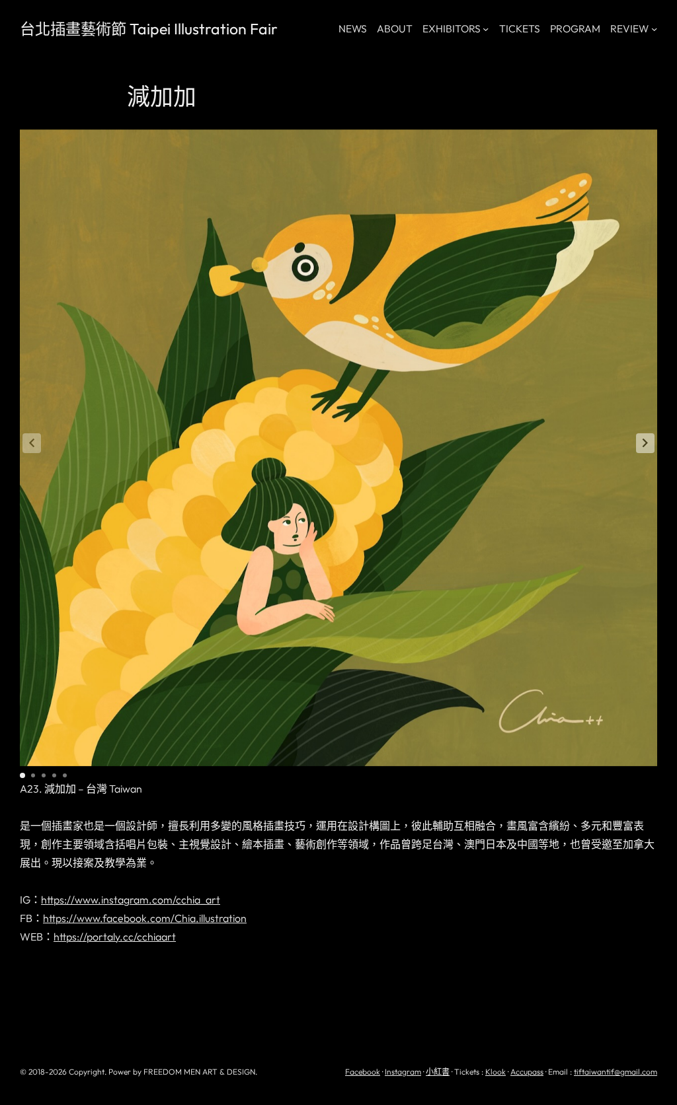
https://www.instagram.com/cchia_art (130, 899)
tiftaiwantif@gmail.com (615, 1072)
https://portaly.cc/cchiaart (115, 936)
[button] (645, 443)
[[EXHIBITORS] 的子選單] (486, 29)
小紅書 (438, 1072)
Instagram (403, 1072)
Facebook (362, 1072)
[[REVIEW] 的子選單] (654, 29)
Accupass (526, 1072)
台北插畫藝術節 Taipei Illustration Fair (149, 28)
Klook (495, 1072)
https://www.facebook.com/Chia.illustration (145, 918)
